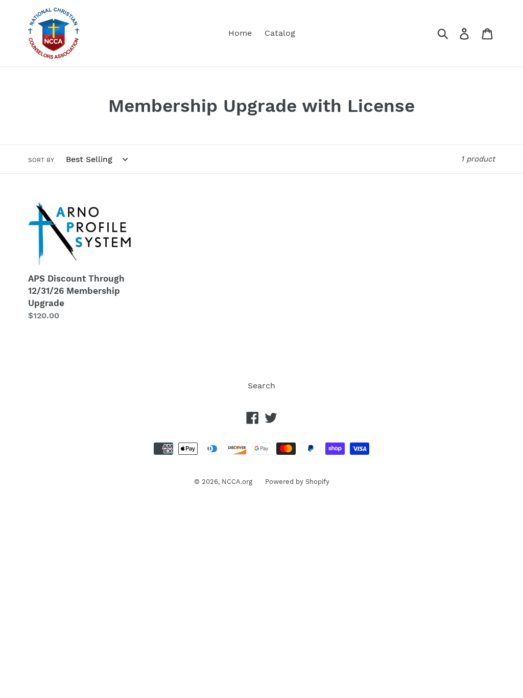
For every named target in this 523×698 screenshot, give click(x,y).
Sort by (41, 160)
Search (261, 385)
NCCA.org (237, 481)
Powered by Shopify (297, 481)
